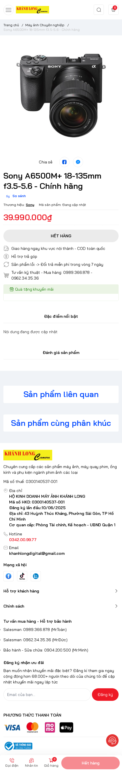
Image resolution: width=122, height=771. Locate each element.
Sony (30, 205)
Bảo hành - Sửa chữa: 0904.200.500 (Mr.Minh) (45, 650)
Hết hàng (91, 763)
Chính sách (13, 606)
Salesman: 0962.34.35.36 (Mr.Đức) (35, 639)
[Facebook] (8, 576)
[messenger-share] (78, 162)
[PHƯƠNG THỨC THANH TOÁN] (61, 727)
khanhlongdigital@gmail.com (37, 553)
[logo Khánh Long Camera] (61, 455)
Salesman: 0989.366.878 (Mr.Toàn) (35, 629)
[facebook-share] (64, 162)
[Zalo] (36, 576)
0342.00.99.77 (23, 539)
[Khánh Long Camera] (32, 9)
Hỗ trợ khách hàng (21, 591)
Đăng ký (105, 694)
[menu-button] (8, 10)
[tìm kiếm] (98, 9)
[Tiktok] (22, 576)
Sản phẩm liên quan (61, 394)
